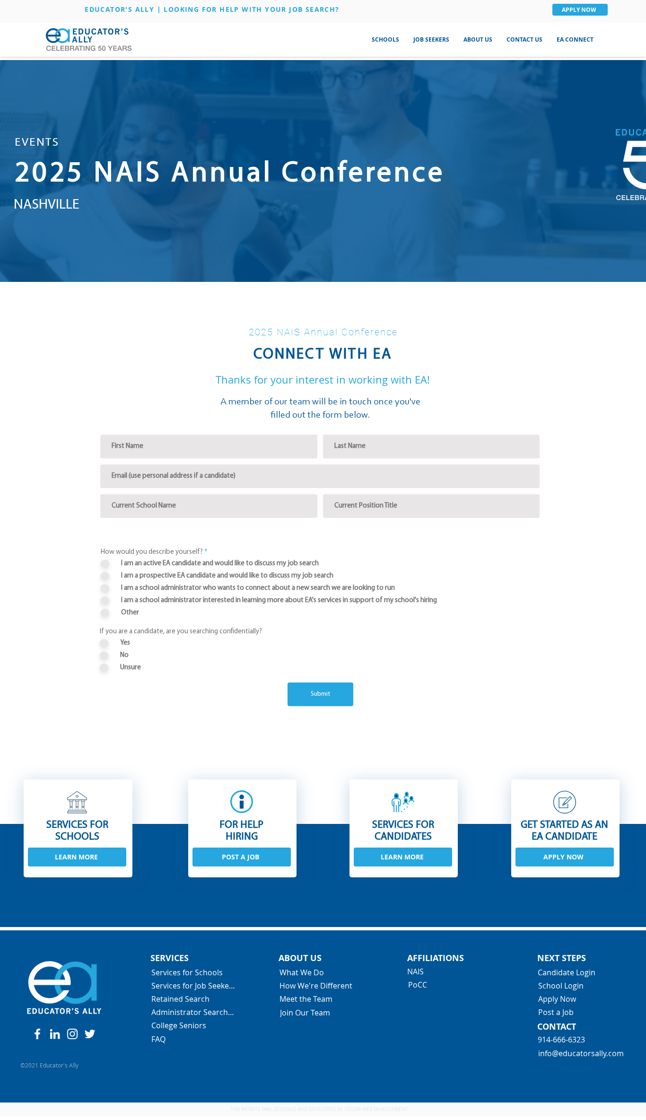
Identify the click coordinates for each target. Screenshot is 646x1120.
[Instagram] (72, 1034)
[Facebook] (37, 1034)
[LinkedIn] (55, 1034)
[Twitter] (90, 1034)
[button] (385, 40)
